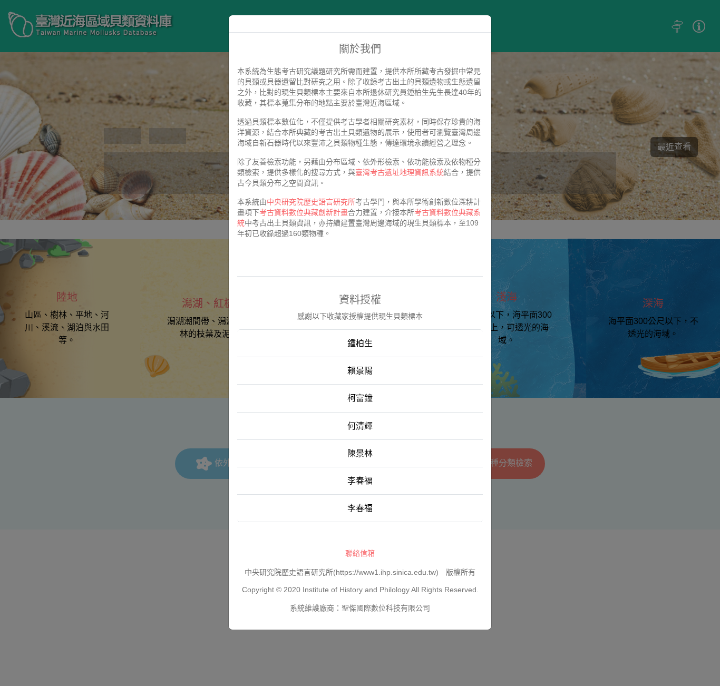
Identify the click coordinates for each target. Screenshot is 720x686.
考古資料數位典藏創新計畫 (303, 212)
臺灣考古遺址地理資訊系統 (399, 172)
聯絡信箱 (360, 553)
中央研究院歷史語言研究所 (311, 202)
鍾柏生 (360, 343)
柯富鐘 (360, 398)
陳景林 (360, 453)
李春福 (360, 480)
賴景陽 (360, 370)
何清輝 (360, 426)
